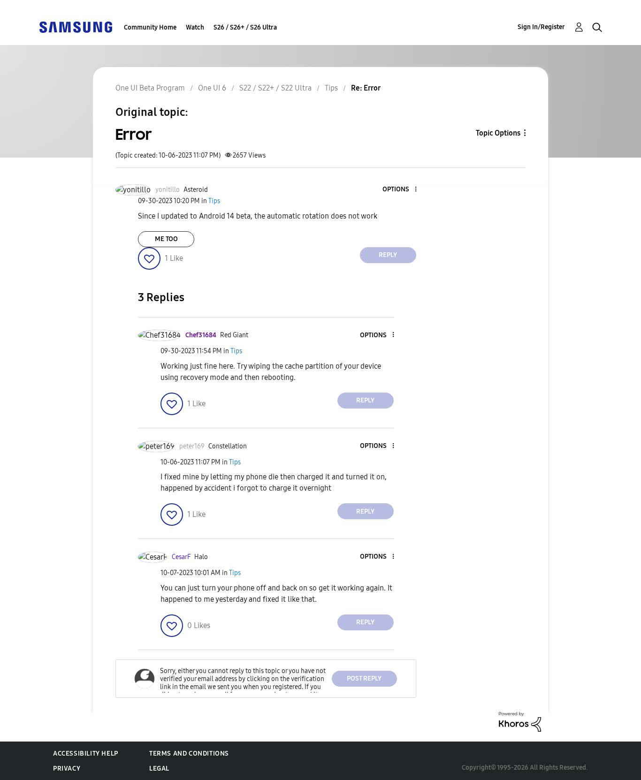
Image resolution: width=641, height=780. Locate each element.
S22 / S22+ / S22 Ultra (275, 87)
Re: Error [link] (366, 87)
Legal (159, 768)
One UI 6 (212, 87)
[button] (399, 189)
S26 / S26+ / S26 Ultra (245, 27)
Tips (331, 87)
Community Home (150, 27)
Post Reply (364, 678)
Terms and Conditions (189, 753)
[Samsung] (75, 26)
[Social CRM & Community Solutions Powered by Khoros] (520, 721)
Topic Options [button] (498, 133)
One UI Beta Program (150, 87)
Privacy (66, 768)
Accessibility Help (85, 753)
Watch (195, 27)
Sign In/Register (541, 27)
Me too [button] (166, 239)
